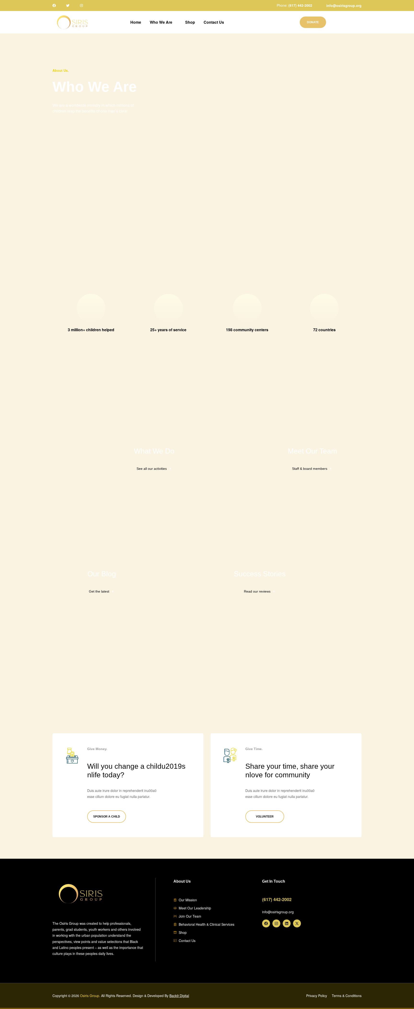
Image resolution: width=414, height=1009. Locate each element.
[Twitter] (67, 5)
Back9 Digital (179, 995)
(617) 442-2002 (300, 5)
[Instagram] (81, 5)
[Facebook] (54, 5)
